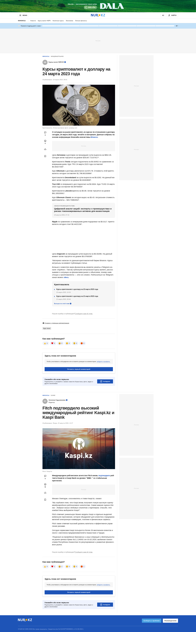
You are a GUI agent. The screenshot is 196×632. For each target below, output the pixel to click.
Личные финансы (81, 20)
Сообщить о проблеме (152, 620)
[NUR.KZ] (98, 15)
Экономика (69, 20)
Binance (94, 137)
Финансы (22, 20)
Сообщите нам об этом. (84, 314)
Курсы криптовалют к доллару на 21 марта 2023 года (77, 296)
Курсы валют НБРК (44, 20)
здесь (66, 277)
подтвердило (104, 476)
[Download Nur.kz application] (98, 6)
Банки (53, 395)
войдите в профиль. (103, 361)
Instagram (106, 381)
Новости (33, 20)
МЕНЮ (25, 15)
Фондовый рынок (57, 56)
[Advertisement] (98, 40)
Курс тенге (46, 328)
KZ (163, 15)
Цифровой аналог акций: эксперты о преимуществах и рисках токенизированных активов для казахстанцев (82, 209)
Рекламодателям (170, 620)
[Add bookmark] (45, 156)
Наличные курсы (58, 20)
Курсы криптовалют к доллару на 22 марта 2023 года (77, 289)
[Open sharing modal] (45, 149)
